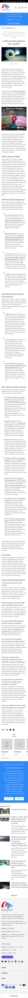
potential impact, (21, 34)
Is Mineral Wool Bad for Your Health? (8, 28)
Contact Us (19, 798)
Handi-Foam (17, 629)
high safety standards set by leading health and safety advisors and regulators (14, 237)
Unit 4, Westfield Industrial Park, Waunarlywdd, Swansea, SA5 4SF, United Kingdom (13, 936)
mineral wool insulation (18, 91)
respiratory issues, (9, 36)
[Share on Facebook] (10, 729)
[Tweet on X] (7, 729)
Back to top (14, 895)
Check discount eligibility (14, 23)
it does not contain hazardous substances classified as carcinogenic (15, 257)
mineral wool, (12, 34)
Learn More (8, 798)
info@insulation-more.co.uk (13, 931)
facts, (6, 32)
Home (2, 27)
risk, (16, 36)
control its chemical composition (13, 220)
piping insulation (15, 485)
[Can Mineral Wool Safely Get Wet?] (26, 996)
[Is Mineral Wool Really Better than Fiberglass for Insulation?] (2, 996)
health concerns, (13, 32)
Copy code (18, 20)
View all (14, 736)
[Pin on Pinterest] (13, 729)
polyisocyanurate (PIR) (13, 401)
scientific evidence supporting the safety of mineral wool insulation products (15, 365)
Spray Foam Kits (5, 631)
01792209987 (10, 928)
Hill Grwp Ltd (5, 921)
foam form (19, 460)
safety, (20, 36)
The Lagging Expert (9, 27)
